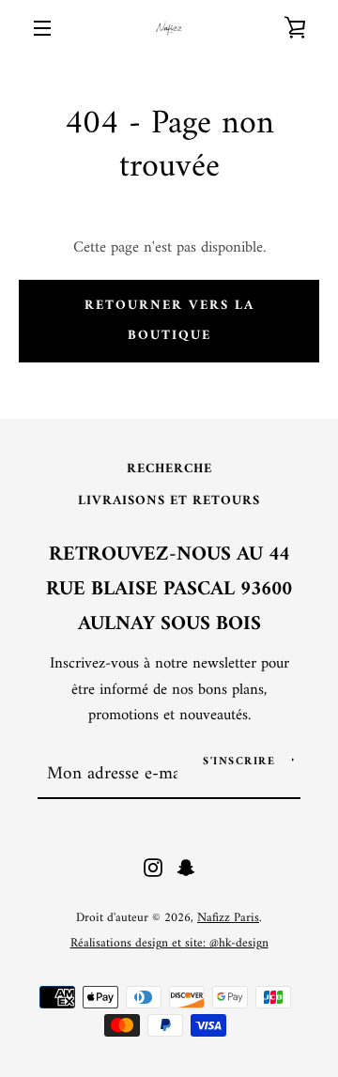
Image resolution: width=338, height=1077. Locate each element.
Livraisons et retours (169, 501)
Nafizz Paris (228, 918)
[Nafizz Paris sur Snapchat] (186, 868)
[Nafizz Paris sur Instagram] (153, 868)
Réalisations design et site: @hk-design (169, 943)
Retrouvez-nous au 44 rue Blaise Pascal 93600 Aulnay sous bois (169, 590)
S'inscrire (239, 762)
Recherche (169, 469)
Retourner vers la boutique (169, 320)
